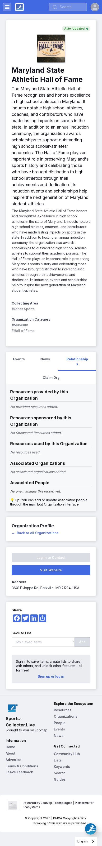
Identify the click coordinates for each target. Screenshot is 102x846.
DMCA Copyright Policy (69, 818)
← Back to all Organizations (35, 533)
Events (59, 729)
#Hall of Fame (23, 331)
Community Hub (67, 754)
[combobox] (86, 841)
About (10, 753)
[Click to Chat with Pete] (90, 829)
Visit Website (51, 570)
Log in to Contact (51, 557)
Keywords (62, 767)
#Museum (20, 325)
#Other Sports (23, 309)
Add (82, 642)
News (58, 736)
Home (10, 747)
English (82, 841)
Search (59, 773)
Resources (62, 710)
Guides (60, 779)
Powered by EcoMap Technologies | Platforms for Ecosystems (58, 805)
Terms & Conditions (22, 766)
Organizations (65, 716)
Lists (58, 760)
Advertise (13, 760)
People (59, 723)
